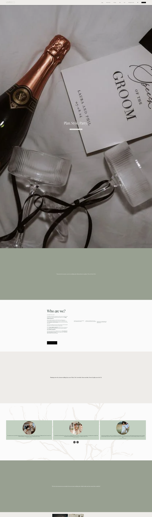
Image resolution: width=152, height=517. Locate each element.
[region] (76, 430)
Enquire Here (143, 2)
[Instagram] (137, 2)
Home (102, 2)
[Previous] (74, 442)
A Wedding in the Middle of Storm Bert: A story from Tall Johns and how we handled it (90, 321)
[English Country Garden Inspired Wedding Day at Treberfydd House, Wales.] (79, 319)
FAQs (124, 2)
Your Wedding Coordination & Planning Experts (76, 129)
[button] (106, 317)
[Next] (77, 442)
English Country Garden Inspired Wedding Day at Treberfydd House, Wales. (79, 321)
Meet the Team (108, 2)
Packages (115, 2)
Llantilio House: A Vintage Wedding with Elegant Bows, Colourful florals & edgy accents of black (102, 322)
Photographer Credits (131, 2)
